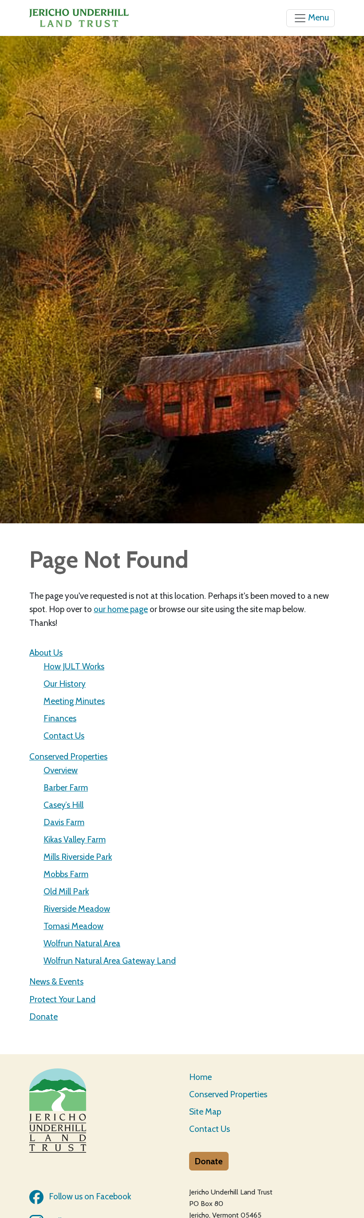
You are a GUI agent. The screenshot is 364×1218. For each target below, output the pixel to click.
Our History (65, 683)
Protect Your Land (62, 999)
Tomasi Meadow (73, 926)
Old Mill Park (66, 891)
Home (200, 1077)
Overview (61, 770)
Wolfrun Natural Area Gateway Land (110, 960)
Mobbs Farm (66, 874)
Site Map (205, 1111)
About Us (46, 652)
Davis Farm (64, 822)
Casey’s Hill (63, 804)
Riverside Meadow (77, 908)
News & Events (56, 981)
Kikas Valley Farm (75, 839)
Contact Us (64, 735)
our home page (121, 609)
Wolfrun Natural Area (82, 943)
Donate (43, 1016)
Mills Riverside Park (78, 856)
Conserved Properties (68, 756)
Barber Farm (66, 787)
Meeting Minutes (74, 701)
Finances (60, 718)
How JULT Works (74, 666)
